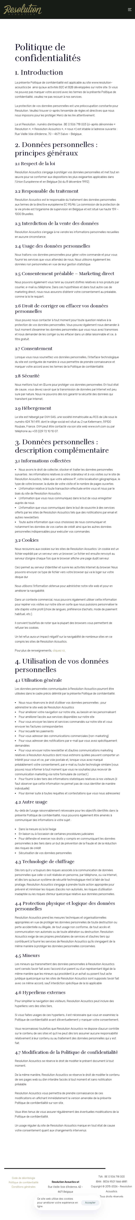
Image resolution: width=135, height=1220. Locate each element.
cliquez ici (59, 650)
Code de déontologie (23, 1178)
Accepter (90, 1202)
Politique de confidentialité (23, 1182)
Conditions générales (24, 1186)
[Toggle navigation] (110, 9)
